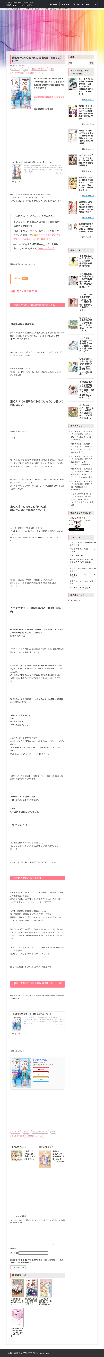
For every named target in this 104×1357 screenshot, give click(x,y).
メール (14, 1253)
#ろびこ (41, 235)
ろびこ (25, 69)
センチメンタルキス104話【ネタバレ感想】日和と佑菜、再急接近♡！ (81, 484)
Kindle (40, 1074)
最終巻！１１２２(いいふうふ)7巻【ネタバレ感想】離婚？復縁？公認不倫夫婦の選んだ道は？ (86, 112)
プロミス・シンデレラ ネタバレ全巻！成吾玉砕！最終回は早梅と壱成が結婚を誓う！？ (86, 160)
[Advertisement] (55, 31)
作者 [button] (66, 4)
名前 (13, 1248)
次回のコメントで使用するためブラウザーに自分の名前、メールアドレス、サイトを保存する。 (37, 1261)
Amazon (41, 1069)
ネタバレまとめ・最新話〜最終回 (81, 543)
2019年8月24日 (46, 248)
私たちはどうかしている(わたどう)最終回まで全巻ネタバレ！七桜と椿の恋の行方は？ (86, 207)
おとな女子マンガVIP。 (19, 5)
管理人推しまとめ (79, 587)
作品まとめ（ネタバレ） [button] (84, 4)
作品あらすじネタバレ (39, 69)
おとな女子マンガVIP (23, 1353)
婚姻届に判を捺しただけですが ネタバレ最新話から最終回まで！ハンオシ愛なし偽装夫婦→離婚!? (86, 136)
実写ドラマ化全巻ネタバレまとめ (81, 569)
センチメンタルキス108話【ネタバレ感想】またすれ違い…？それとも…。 (81, 434)
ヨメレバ (42, 1062)
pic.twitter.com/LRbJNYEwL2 (34, 239)
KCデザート (15, 69)
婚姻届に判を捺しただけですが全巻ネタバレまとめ (81, 561)
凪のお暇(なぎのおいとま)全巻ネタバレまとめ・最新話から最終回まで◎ (86, 228)
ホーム (55, 4)
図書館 (40, 1079)
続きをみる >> (88, 99)
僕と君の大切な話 (18, 73)
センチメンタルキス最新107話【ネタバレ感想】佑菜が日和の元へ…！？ (81, 447)
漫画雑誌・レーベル (34, 73)
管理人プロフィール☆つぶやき (81, 582)
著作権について (76, 600)
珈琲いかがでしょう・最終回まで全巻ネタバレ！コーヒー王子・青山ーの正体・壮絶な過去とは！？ (86, 183)
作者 (52, 69)
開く (25, 278)
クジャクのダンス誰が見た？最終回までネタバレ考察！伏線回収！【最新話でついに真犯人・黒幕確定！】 (86, 86)
